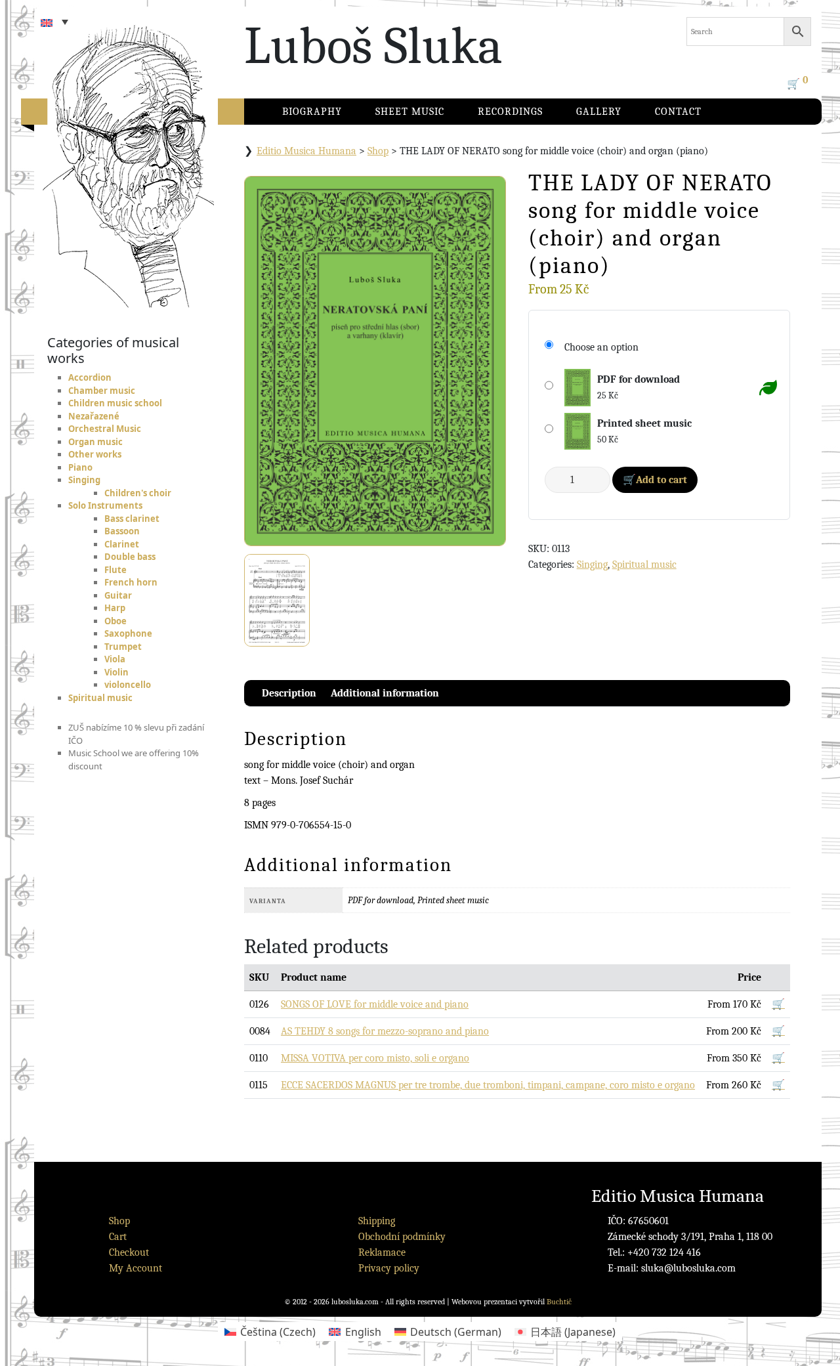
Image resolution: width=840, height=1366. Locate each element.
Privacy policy (388, 1268)
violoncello (127, 685)
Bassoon (122, 531)
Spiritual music (100, 698)
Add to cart (661, 480)
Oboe (115, 621)
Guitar (118, 595)
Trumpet (123, 646)
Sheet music (409, 111)
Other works (94, 454)
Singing (84, 480)
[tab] (289, 693)
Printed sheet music (644, 423)
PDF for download (638, 379)
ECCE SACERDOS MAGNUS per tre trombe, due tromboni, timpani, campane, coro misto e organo (488, 1085)
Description (289, 693)
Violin (116, 672)
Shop (378, 151)
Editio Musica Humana (306, 151)
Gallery (598, 111)
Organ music (95, 442)
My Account (135, 1268)
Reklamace (382, 1252)
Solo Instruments (105, 505)
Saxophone (128, 633)
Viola (114, 659)
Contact (678, 111)
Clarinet (121, 544)
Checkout (129, 1252)
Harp (114, 608)
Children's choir (137, 493)
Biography (312, 111)
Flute (115, 570)
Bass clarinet (131, 518)
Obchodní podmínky (402, 1237)
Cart (118, 1237)
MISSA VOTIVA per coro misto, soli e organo (375, 1058)
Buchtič (559, 1301)
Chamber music (101, 390)
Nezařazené (93, 416)
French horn (131, 582)
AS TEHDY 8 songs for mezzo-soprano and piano (385, 1031)
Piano (80, 467)
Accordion (90, 377)
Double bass (130, 557)
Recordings (510, 111)
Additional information (385, 693)
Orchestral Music (104, 429)
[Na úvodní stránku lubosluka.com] (152, 154)
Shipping (376, 1221)
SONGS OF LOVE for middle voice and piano (375, 1004)
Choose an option (601, 347)
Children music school (115, 403)
